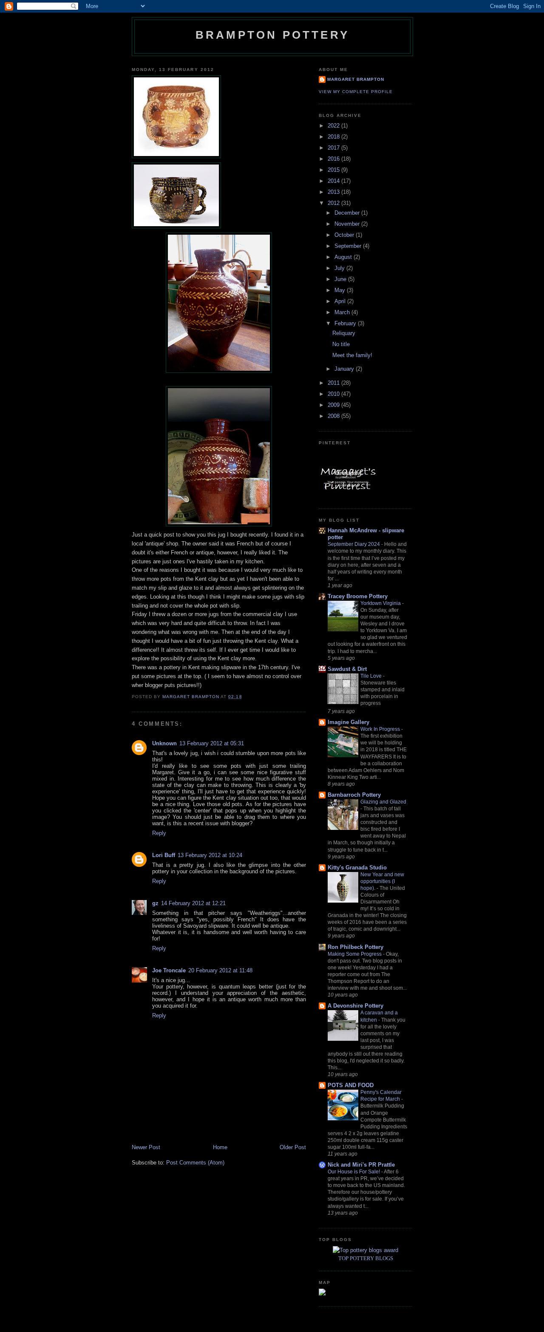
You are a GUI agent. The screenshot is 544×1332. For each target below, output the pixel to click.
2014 (334, 181)
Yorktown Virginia (381, 603)
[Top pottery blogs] (365, 1250)
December (347, 213)
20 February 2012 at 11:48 (220, 970)
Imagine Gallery (348, 722)
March (342, 312)
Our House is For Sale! (354, 1172)
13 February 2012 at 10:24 (210, 855)
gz (155, 903)
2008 (334, 416)
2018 (334, 136)
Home (220, 1147)
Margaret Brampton (355, 79)
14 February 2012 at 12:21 (193, 903)
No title (341, 344)
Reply (159, 833)
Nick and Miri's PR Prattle (361, 1165)
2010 (334, 394)
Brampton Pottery (272, 34)
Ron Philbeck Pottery (355, 947)
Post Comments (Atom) (195, 1162)
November (347, 224)
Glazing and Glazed (383, 802)
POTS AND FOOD (351, 1085)
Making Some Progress (355, 954)
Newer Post (146, 1147)
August (344, 257)
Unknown (164, 743)
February (346, 323)
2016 (334, 159)
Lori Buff (163, 855)
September (348, 246)
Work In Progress (380, 729)
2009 (334, 405)
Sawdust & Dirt (347, 669)
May (340, 290)
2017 (334, 148)
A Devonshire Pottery (355, 1006)
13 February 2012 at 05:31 (211, 743)
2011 (334, 383)
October (345, 235)
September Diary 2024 (354, 544)
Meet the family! (352, 355)
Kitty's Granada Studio (357, 867)
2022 (334, 125)
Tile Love (371, 676)
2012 (334, 203)
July (340, 268)
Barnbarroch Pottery (354, 795)
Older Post (293, 1147)
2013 (334, 192)
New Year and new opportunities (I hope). (382, 881)
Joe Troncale (169, 970)
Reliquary (343, 333)
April (340, 301)
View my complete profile (356, 91)
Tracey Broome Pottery (358, 596)
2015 (334, 170)
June (341, 279)
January (345, 369)
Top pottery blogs (365, 1258)
